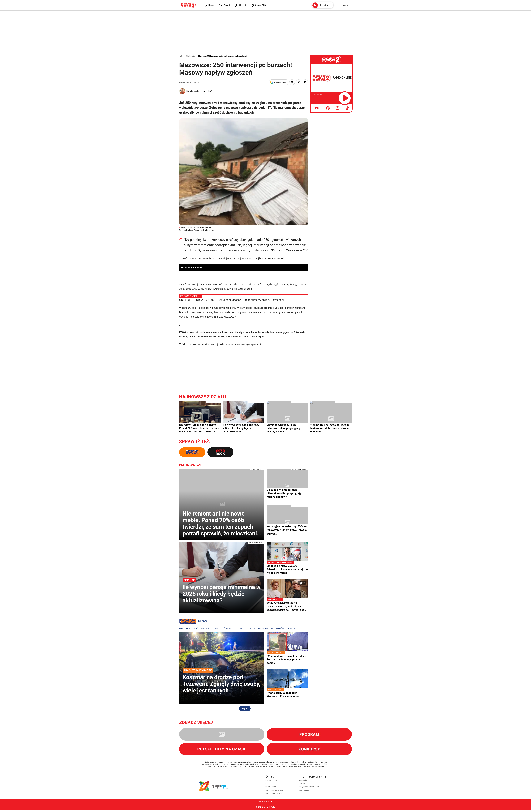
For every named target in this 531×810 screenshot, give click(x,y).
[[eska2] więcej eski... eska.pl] (192, 452)
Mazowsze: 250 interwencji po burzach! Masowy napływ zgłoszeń (224, 344)
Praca (268, 784)
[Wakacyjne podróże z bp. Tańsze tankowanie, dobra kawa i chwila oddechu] (331, 418)
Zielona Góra (278, 628)
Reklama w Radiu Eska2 (274, 794)
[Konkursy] (309, 749)
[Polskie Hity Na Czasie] (221, 749)
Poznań (205, 628)
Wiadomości (190, 56)
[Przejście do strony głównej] (188, 5)
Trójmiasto (227, 628)
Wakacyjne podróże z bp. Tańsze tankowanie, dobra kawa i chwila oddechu (329, 428)
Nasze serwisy (264, 801)
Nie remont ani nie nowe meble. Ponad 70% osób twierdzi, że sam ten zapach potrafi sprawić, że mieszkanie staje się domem (199, 428)
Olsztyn (251, 628)
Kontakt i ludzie (271, 780)
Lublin (240, 628)
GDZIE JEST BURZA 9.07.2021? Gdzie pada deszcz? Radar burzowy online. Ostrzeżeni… (232, 300)
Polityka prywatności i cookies (310, 787)
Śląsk (215, 628)
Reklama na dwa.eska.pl (275, 790)
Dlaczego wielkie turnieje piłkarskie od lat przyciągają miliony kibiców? (283, 428)
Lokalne (193, 621)
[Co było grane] (221, 734)
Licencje (302, 784)
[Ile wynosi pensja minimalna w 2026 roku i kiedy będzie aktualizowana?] (243, 418)
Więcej (291, 628)
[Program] (309, 734)
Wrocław (263, 628)
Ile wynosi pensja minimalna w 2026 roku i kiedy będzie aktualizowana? (241, 428)
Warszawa (184, 628)
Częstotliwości (271, 787)
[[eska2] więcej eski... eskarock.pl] (220, 452)
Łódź (195, 628)
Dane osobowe (304, 790)
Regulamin (303, 780)
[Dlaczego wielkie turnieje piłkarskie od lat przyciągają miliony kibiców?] (287, 418)
